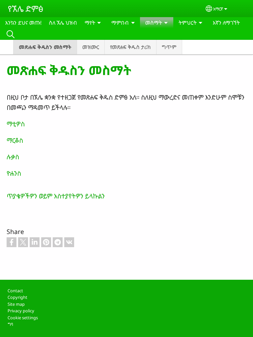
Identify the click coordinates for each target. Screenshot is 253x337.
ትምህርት (188, 22)
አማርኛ (218, 9)
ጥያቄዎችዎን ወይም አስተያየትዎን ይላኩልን (56, 196)
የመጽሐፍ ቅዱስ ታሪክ (130, 47)
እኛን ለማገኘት (226, 22)
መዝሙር (90, 47)
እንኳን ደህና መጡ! (23, 22)
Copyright (17, 297)
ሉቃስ (13, 156)
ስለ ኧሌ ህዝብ (63, 22)
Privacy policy (21, 311)
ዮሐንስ (14, 173)
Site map (16, 304)
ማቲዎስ (16, 123)
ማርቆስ (15, 140)
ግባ (10, 324)
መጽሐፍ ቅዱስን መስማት (45, 47)
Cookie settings (23, 318)
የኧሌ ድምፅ (25, 8)
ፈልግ (10, 33)
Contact (15, 291)
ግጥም (169, 47)
